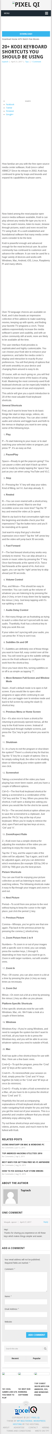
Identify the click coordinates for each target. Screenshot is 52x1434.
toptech (5, 62)
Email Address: (12, 1309)
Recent (15, 1358)
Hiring (45, 1427)
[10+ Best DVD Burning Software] (25, 1379)
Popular (37, 1358)
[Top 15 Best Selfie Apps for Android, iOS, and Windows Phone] (42, 1376)
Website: (8, 1322)
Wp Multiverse (24, 1421)
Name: (8, 1296)
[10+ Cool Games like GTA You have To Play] (9, 1379)
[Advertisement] (27, 23)
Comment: (10, 1269)
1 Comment (36, 62)
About (6, 1427)
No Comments (8, 1148)
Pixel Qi (35, 1417)
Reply (46, 1222)
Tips (27, 62)
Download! (26, 34)
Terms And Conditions (18, 1431)
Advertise (19, 1427)
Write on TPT (42, 1431)
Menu (7, 13)
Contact (33, 1427)
